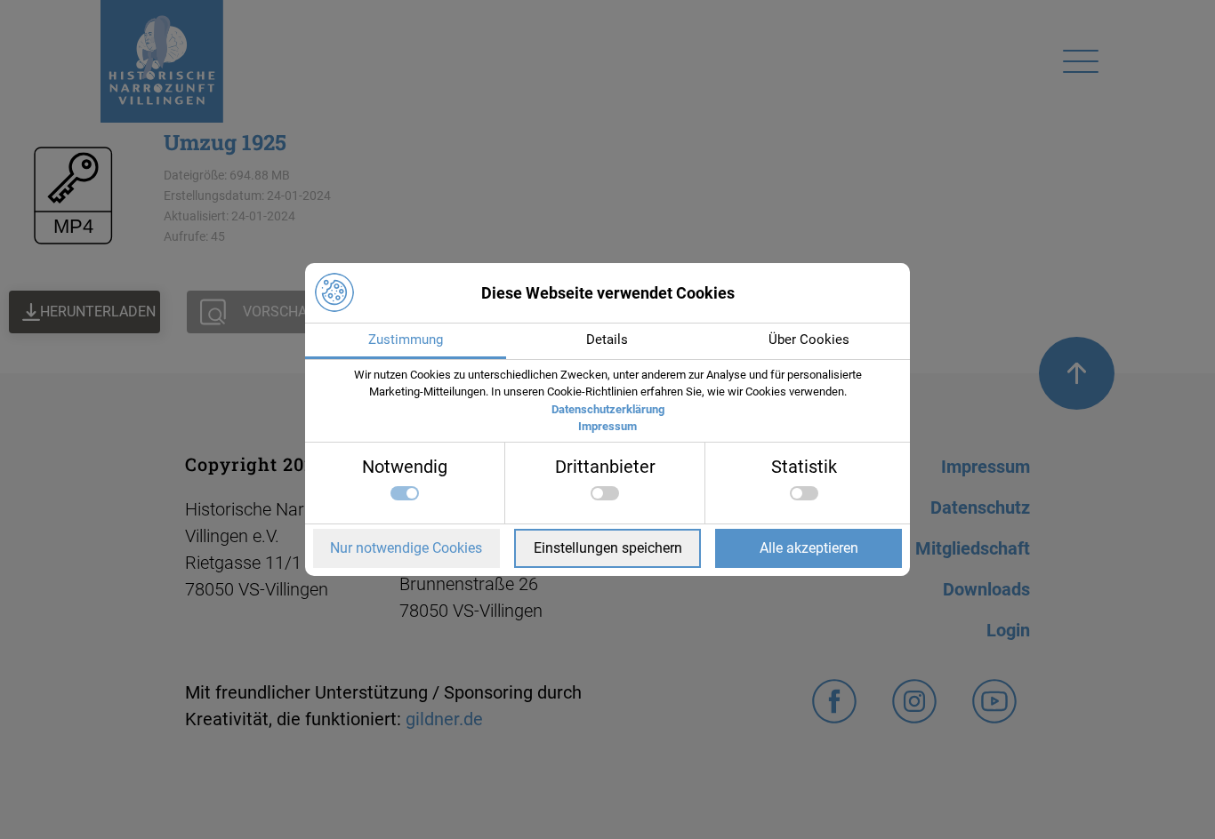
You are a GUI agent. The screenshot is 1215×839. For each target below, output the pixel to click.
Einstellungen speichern (608, 547)
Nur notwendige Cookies (406, 547)
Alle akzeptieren (809, 547)
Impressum (607, 426)
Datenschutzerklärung (607, 409)
